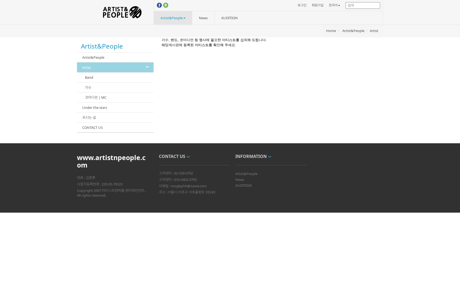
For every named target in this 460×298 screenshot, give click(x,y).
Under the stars (94, 107)
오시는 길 (89, 117)
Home (331, 30)
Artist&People (172, 17)
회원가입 (317, 5)
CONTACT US (92, 127)
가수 (88, 87)
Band (89, 77)
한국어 (333, 5)
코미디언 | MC (95, 97)
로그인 (302, 5)
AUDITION (229, 17)
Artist (374, 30)
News (203, 17)
